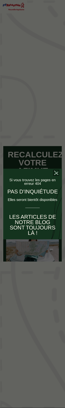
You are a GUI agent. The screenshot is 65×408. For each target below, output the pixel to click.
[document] (32, 204)
